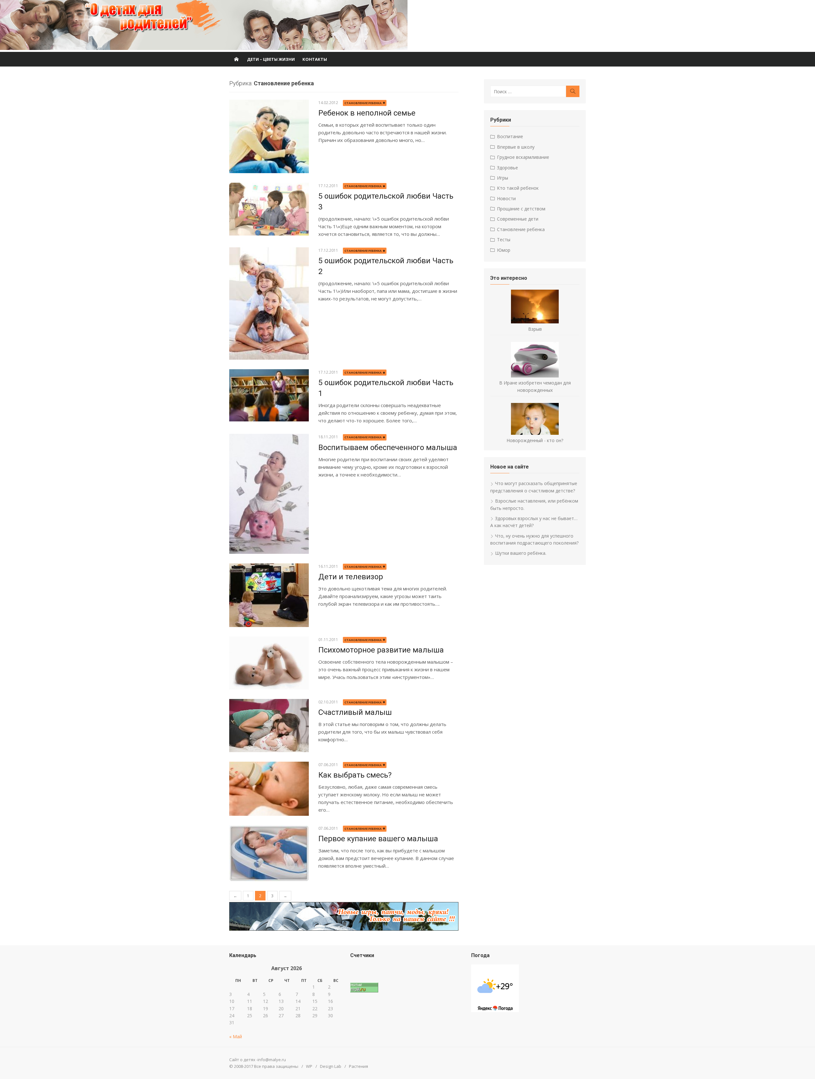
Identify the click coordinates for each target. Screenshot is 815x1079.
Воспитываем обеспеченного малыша (387, 447)
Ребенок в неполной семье (366, 113)
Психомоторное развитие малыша (381, 649)
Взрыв (535, 329)
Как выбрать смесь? (355, 775)
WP (309, 1066)
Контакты (314, 59)
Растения (358, 1066)
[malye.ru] (236, 59)
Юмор (503, 250)
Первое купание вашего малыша (378, 838)
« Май (235, 1036)
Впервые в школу (516, 147)
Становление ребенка (363, 103)
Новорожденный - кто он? (535, 440)
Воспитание (510, 136)
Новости (506, 198)
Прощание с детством (521, 209)
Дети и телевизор (350, 576)
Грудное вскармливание (523, 157)
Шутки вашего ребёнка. (520, 553)
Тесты (503, 239)
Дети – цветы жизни (271, 59)
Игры (502, 178)
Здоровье (507, 168)
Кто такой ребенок (518, 188)
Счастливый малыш (355, 712)
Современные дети (517, 219)
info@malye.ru (272, 1059)
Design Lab (330, 1066)
